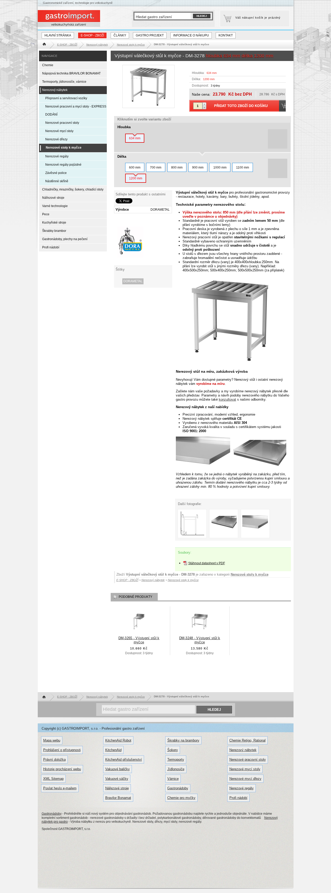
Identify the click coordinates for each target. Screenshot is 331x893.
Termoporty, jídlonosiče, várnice (64, 81)
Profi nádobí (50, 247)
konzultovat (227, 399)
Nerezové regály (57, 156)
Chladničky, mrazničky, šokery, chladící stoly (72, 189)
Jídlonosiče (175, 769)
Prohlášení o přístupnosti (62, 750)
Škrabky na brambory (183, 740)
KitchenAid (113, 750)
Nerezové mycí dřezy (245, 779)
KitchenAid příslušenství (123, 759)
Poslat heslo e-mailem (60, 788)
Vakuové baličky (117, 769)
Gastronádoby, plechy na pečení (64, 239)
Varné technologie (55, 206)
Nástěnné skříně (56, 181)
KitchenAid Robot (118, 740)
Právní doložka (54, 759)
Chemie (47, 65)
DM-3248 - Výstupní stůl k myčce (199, 640)
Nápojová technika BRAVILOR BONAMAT (71, 73)
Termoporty (175, 759)
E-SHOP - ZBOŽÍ (92, 35)
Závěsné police (56, 173)
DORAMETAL (132, 281)
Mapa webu (51, 740)
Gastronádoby (177, 788)
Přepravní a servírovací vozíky (66, 98)
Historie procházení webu (62, 769)
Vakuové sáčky (116, 779)
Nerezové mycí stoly (59, 131)
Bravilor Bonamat (118, 798)
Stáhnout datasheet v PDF (206, 563)
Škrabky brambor (54, 231)
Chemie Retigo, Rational (247, 740)
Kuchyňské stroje (54, 222)
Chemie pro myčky (181, 798)
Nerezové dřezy (56, 139)
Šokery (172, 750)
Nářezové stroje (53, 198)
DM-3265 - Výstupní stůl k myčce (139, 640)
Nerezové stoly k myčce (249, 574)
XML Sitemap (53, 779)
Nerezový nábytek (54, 90)
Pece (45, 214)
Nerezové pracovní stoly (62, 123)
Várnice (173, 779)
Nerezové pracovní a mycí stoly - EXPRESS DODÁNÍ (75, 110)
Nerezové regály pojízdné (63, 164)
